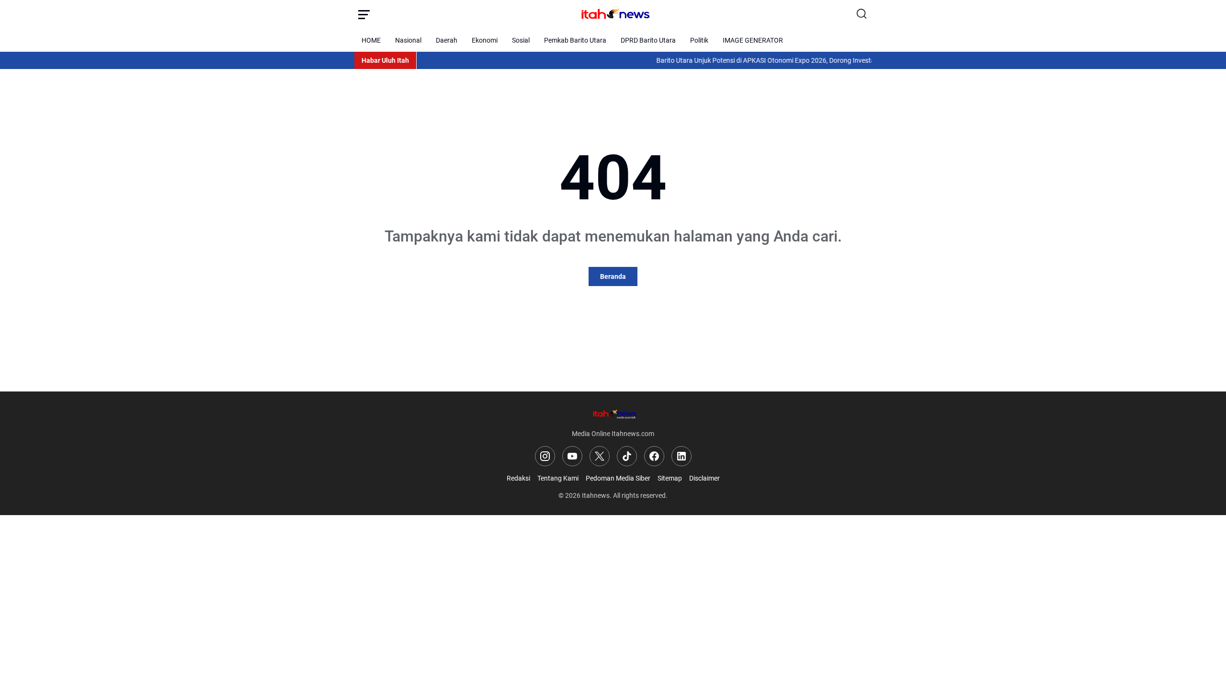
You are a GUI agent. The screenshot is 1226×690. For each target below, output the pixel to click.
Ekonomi (485, 40)
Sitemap (670, 478)
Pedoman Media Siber (618, 478)
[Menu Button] (364, 14)
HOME (371, 40)
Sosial (521, 40)
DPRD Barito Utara (648, 40)
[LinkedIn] (681, 456)
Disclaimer (704, 478)
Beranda (613, 276)
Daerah (446, 40)
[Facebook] (654, 456)
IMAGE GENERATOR (753, 40)
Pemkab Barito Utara (575, 40)
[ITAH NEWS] (613, 14)
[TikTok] (627, 456)
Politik (699, 40)
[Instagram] (545, 456)
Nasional (408, 40)
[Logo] (613, 414)
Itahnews (596, 495)
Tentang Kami (558, 478)
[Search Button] (862, 14)
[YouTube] (572, 456)
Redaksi (518, 478)
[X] (600, 456)
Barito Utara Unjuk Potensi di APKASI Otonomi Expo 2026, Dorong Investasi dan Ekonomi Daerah (786, 60)
